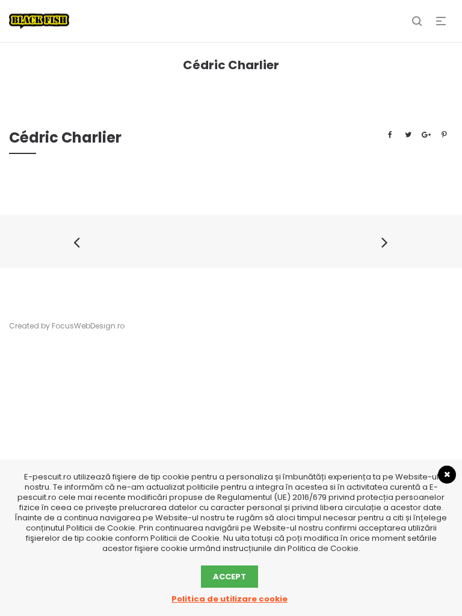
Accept (229, 576)
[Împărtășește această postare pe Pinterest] (444, 135)
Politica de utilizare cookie (229, 599)
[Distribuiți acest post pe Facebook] (390, 135)
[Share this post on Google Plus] (426, 135)
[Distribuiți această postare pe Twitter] (408, 135)
